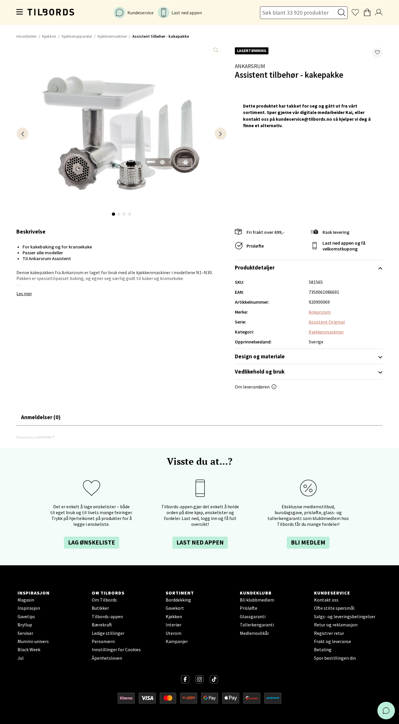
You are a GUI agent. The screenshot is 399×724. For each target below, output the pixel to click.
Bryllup (25, 625)
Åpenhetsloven (107, 658)
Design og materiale (260, 356)
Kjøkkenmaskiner (112, 36)
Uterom (173, 633)
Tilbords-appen (107, 616)
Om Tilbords (104, 600)
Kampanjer (177, 641)
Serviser (25, 633)
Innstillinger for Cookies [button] (116, 649)
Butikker (100, 608)
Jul (21, 658)
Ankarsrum (250, 66)
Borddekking (178, 600)
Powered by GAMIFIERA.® (35, 437)
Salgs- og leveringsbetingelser (344, 616)
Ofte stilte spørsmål (334, 608)
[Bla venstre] (22, 134)
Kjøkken (49, 36)
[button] (377, 52)
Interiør (173, 625)
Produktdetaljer (255, 267)
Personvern (103, 641)
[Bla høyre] (220, 134)
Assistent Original (327, 322)
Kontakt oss (326, 600)
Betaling (323, 649)
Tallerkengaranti (257, 625)
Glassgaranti (253, 616)
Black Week (29, 649)
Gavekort (175, 608)
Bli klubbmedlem (257, 600)
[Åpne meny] (19, 12)
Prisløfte (255, 246)
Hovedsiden (26, 36)
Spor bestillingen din (335, 658)
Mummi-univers (33, 641)
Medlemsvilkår (254, 633)
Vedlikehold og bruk (259, 371)
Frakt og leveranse (332, 641)
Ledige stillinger (108, 633)
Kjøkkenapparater (77, 36)
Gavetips (26, 616)
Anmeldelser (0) (40, 417)
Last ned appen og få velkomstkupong (343, 246)
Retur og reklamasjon (336, 625)
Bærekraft (102, 625)
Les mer (24, 293)
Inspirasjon (29, 608)
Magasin (26, 600)
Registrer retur (329, 633)
